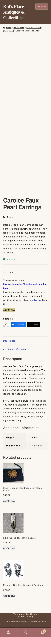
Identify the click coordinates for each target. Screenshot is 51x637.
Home (8, 27)
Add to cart (9, 310)
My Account (8, 632)
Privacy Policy (25, 616)
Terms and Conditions (25, 614)
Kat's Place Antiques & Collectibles (13, 12)
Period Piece (18, 27)
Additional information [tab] (15, 349)
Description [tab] (9, 340)
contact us (36, 299)
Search (25, 632)
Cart (39, 630)
